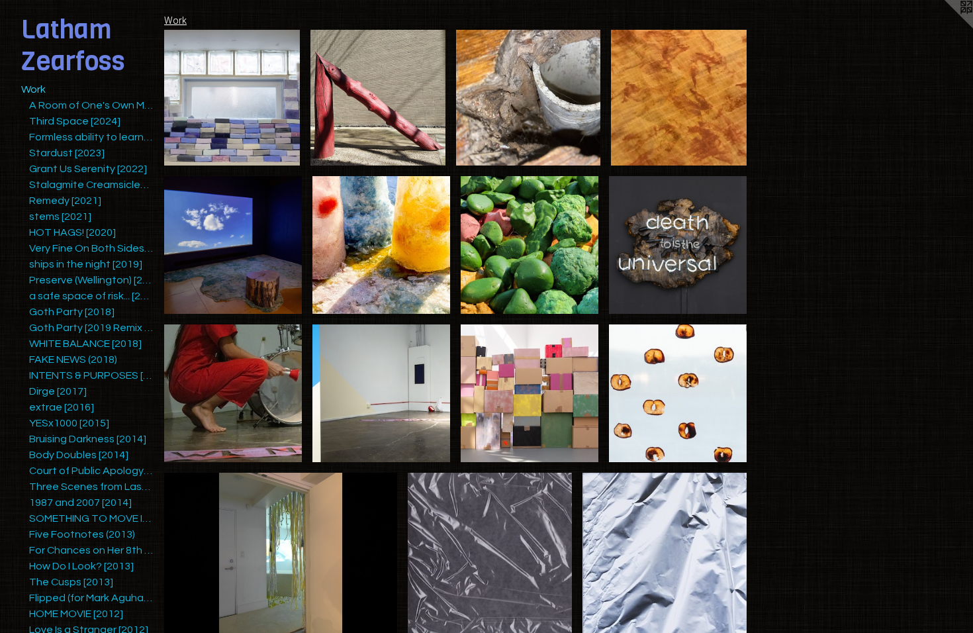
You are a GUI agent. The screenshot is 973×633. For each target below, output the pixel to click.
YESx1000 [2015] (69, 423)
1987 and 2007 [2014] (80, 502)
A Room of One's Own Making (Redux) (91, 105)
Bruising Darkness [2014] (87, 439)
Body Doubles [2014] (78, 455)
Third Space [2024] (74, 121)
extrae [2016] (61, 407)
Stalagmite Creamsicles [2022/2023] (91, 184)
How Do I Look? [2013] (81, 566)
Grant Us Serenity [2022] (88, 169)
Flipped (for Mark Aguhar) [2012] (91, 598)
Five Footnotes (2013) (82, 534)
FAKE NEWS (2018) (73, 359)
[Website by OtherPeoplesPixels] (946, 26)
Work (33, 89)
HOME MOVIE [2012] (76, 614)
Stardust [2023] (67, 153)
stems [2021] (60, 216)
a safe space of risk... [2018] (91, 296)
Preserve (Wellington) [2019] (91, 280)
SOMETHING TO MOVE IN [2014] (91, 518)
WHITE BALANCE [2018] (85, 343)
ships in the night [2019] (85, 264)
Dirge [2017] (58, 391)
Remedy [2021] (65, 200)
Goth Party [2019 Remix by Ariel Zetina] (91, 327)
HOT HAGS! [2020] (72, 232)
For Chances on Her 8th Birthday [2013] (91, 550)
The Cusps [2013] (71, 582)
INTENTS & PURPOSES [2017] (91, 375)
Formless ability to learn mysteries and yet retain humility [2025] (91, 137)
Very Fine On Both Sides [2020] (91, 248)
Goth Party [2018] (72, 312)
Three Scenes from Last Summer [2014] (91, 486)
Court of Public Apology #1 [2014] (91, 470)
